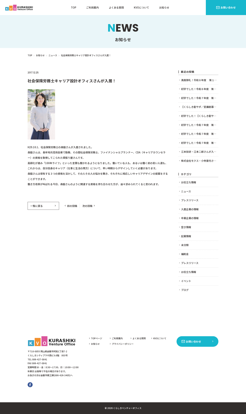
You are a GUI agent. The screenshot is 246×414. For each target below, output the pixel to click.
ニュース (47, 72)
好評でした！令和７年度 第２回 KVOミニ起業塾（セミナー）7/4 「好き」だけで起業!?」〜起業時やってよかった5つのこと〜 (199, 143)
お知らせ (164, 7)
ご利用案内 (92, 7)
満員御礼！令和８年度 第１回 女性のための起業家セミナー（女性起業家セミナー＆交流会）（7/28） (199, 80)
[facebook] (30, 384)
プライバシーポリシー (123, 343)
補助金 (185, 254)
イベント (186, 281)
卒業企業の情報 (190, 218)
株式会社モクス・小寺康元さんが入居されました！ (199, 160)
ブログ (185, 290)
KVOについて (141, 7)
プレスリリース (189, 200)
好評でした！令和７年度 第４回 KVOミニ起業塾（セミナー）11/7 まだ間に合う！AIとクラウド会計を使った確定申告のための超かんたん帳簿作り (199, 98)
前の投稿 (72, 206)
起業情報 (186, 236)
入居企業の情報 (64, 72)
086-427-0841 (39, 359)
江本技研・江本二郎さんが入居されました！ (199, 151)
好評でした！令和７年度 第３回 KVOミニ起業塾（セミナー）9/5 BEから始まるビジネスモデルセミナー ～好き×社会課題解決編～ (199, 133)
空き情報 (186, 227)
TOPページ (96, 338)
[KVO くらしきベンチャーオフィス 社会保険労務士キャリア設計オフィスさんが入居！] (19, 8)
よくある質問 (116, 7)
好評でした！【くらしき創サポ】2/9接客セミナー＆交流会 (199, 116)
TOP (73, 7)
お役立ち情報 (188, 182)
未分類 (185, 245)
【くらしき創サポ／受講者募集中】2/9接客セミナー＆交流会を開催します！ (199, 107)
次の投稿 (87, 206)
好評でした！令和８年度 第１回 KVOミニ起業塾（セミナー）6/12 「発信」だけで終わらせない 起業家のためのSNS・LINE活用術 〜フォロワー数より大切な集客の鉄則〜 (199, 89)
